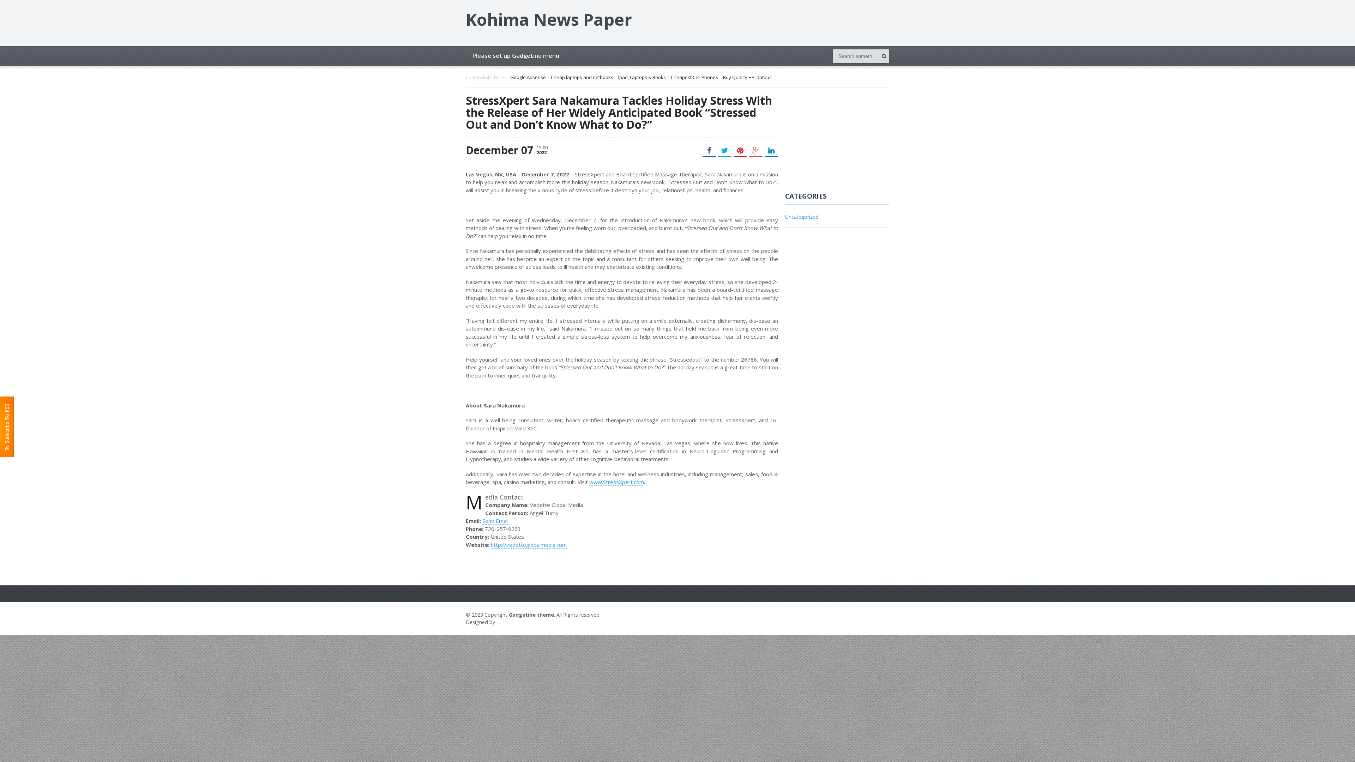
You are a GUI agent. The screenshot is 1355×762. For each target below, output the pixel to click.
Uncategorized (801, 216)
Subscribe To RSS (7, 425)
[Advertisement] (838, 139)
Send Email (495, 520)
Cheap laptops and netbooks (582, 77)
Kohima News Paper (549, 19)
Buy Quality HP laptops (747, 77)
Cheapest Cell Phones (694, 77)
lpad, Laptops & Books (642, 77)
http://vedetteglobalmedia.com (529, 544)
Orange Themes (517, 622)
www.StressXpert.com (616, 481)
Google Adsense (528, 77)
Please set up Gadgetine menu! (516, 56)
